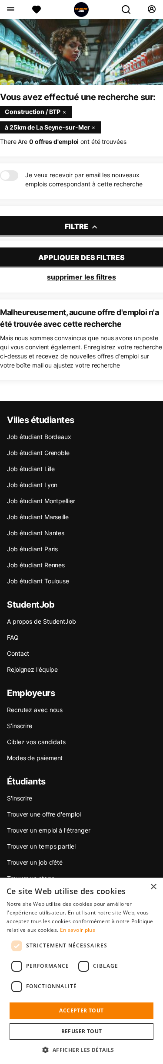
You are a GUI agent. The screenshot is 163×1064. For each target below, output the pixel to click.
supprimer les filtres (81, 277)
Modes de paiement (35, 757)
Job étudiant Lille (31, 468)
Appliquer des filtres (81, 257)
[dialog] (81, 971)
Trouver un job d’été (35, 862)
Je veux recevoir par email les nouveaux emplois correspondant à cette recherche (84, 179)
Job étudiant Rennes (36, 565)
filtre (77, 226)
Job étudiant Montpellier (41, 500)
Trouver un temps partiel (41, 846)
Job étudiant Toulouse (38, 581)
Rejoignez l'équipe (32, 669)
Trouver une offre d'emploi (43, 814)
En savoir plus (77, 930)
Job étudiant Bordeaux (39, 436)
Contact (18, 653)
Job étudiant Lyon (32, 484)
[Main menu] (10, 9)
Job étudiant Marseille (38, 517)
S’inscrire (19, 725)
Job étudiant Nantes (35, 533)
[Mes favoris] (36, 9)
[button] (81, 1049)
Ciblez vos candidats (36, 741)
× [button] (153, 887)
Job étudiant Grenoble (38, 452)
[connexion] (151, 9)
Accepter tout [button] (81, 1010)
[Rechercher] (129, 9)
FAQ (13, 637)
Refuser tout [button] (81, 1031)
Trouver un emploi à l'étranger (48, 830)
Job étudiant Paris (32, 549)
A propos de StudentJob (41, 621)
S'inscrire (19, 798)
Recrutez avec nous (35, 709)
